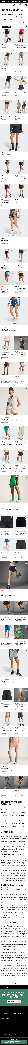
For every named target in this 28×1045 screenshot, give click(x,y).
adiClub (15, 1021)
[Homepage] (14, 5)
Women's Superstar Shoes (23, 826)
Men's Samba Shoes (13, 826)
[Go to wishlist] (5, 5)
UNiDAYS (4, 1021)
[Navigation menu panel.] (2, 5)
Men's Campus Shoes (22, 807)
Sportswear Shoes (4, 826)
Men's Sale (21, 818)
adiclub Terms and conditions (18, 1014)
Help (15, 1018)
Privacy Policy (17, 1031)
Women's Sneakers (12, 812)
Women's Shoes (5, 809)
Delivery (4, 1009)
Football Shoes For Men (13, 821)
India (16, 1039)
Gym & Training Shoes (4, 823)
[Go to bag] (25, 5)
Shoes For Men (4, 807)
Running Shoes (4, 815)
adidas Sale (21, 815)
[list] (14, 22)
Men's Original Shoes (13, 823)
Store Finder (5, 1013)
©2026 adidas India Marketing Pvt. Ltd (14, 1043)
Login (7, 987)
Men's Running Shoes (13, 815)
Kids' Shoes (4, 812)
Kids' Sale (21, 823)
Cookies (15, 1034)
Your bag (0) (19, 987)
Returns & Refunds (6, 1018)
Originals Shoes (14, 807)
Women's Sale (22, 820)
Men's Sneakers (14, 809)
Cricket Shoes (4, 820)
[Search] (22, 5)
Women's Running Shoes (13, 818)
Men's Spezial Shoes (22, 812)
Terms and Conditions (6, 1034)
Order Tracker (17, 1009)
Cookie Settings (5, 1031)
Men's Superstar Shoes (23, 810)
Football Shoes (4, 818)
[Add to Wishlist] (12, 31)
